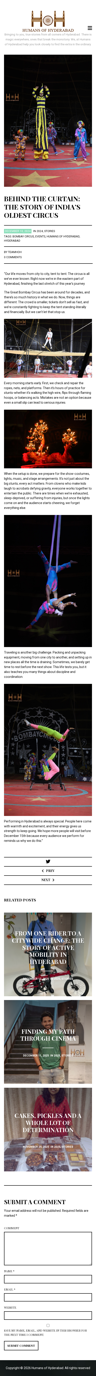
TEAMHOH (15, 252)
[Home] (48, 21)
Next (46, 880)
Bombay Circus (23, 236)
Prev (50, 871)
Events (40, 236)
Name (9, 1271)
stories (49, 231)
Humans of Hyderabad (63, 236)
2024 (40, 231)
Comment (11, 1228)
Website (10, 1307)
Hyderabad (12, 240)
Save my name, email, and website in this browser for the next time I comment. (45, 1333)
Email (9, 1289)
